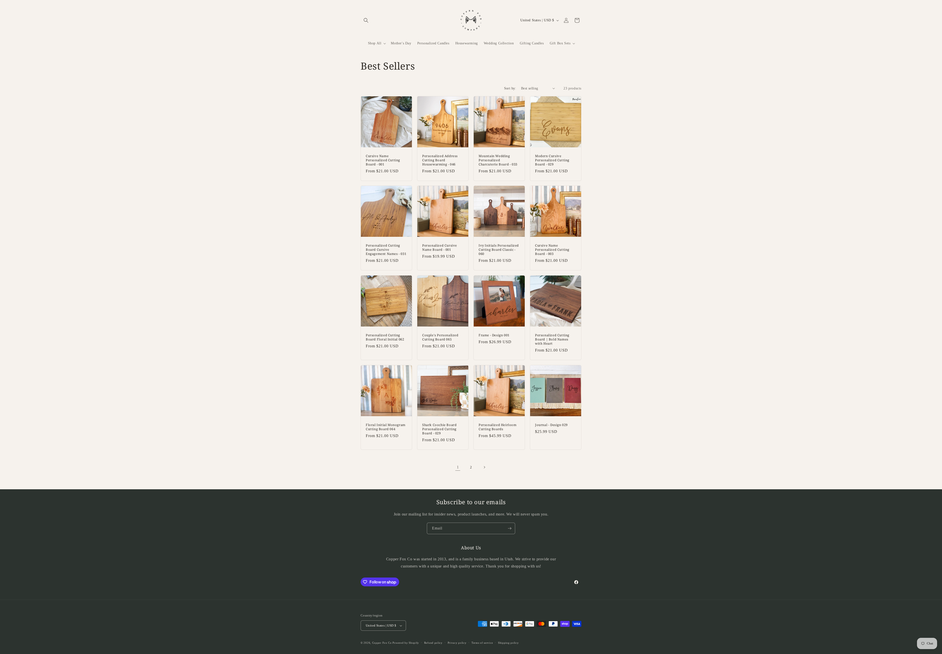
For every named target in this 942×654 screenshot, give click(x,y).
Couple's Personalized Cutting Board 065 (440, 337)
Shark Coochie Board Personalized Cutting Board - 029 (439, 429)
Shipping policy (508, 642)
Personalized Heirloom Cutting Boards (498, 427)
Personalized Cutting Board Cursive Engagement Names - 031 (386, 249)
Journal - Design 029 (551, 425)
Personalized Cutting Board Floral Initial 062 (385, 337)
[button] (366, 20)
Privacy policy (457, 642)
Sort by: (510, 88)
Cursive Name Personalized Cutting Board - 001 (383, 160)
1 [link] (458, 467)
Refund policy (433, 642)
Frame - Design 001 (494, 335)
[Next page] (484, 467)
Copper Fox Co (382, 642)
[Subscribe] (509, 528)
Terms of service (482, 642)
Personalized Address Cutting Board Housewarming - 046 (440, 160)
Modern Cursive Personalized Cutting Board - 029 (552, 160)
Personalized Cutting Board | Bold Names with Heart (552, 339)
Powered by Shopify (405, 642)
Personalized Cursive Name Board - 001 (439, 247)
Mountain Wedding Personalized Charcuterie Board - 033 (498, 160)
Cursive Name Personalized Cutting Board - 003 (552, 249)
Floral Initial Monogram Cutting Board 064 (386, 427)
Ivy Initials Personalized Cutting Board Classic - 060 (499, 249)
